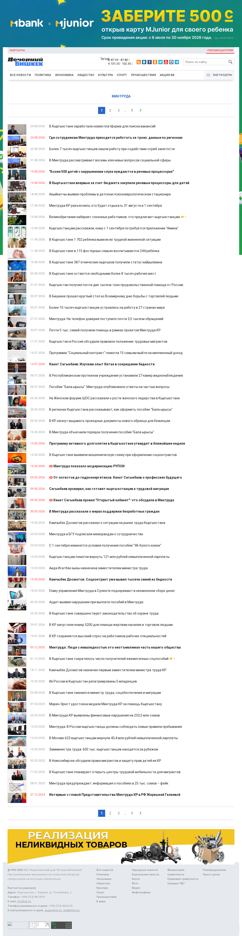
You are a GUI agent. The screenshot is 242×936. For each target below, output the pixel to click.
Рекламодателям (220, 50)
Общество (85, 75)
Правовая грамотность (183, 879)
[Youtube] (166, 62)
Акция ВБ (167, 75)
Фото (135, 883)
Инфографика (141, 892)
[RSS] (139, 62)
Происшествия (143, 75)
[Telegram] (177, 62)
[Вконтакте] (144, 62)
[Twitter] (160, 62)
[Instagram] (171, 62)
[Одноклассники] (155, 62)
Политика (43, 75)
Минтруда (121, 96)
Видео (136, 888)
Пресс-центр (211, 874)
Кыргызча (17, 50)
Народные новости (145, 870)
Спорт (122, 75)
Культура (105, 75)
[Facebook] (149, 62)
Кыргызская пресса (145, 874)
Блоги (136, 879)
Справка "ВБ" (176, 883)
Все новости (20, 75)
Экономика (64, 75)
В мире (101, 901)
